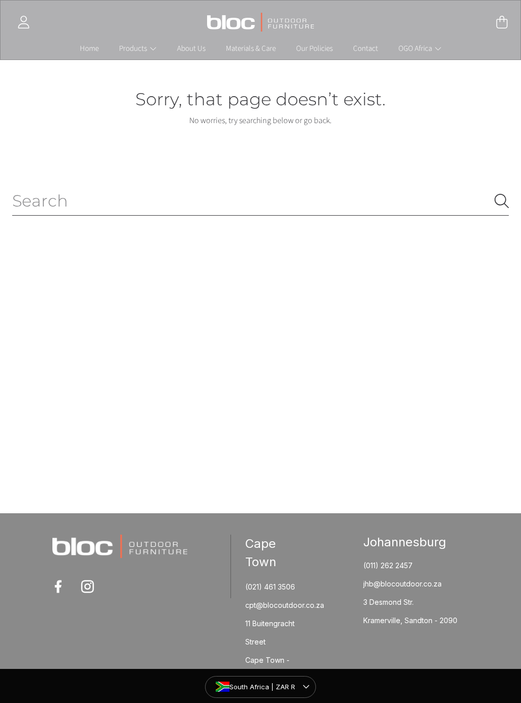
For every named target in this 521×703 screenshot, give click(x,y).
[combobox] (260, 201)
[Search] (501, 201)
